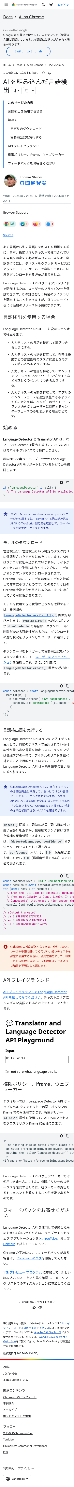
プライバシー (26, 1468)
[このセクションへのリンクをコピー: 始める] (21, 428)
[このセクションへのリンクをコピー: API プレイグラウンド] (53, 980)
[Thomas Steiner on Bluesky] (39, 184)
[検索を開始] (43, 4)
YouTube (51, 1239)
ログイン (63, 5)
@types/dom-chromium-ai (36, 514)
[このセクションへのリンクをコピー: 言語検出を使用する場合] (59, 317)
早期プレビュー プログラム (22, 1273)
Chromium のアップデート (20, 1397)
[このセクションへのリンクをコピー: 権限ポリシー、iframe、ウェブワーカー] (26, 1090)
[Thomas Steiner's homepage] (44, 184)
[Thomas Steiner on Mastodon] (33, 184)
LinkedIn (9, 1244)
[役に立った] (44, 73)
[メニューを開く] (6, 4)
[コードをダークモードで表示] (61, 482)
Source (8, 235)
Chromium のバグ (29, 1258)
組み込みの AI (56, 65)
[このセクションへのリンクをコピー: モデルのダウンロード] (47, 543)
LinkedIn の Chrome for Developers (25, 1446)
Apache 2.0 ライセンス (47, 1332)
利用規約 (8, 1468)
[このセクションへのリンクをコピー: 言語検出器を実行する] (47, 730)
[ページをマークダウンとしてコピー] (26, 90)
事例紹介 (8, 1403)
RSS (5, 1452)
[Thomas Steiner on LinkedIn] (27, 184)
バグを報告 (10, 1373)
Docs (8, 17)
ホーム (7, 65)
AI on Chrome (31, 17)
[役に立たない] (49, 73)
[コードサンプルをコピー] (68, 482)
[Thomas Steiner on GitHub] (22, 184)
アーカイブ (10, 1410)
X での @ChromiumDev (18, 1433)
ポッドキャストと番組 (17, 1416)
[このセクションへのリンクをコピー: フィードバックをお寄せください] (12, 1216)
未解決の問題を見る (15, 1380)
